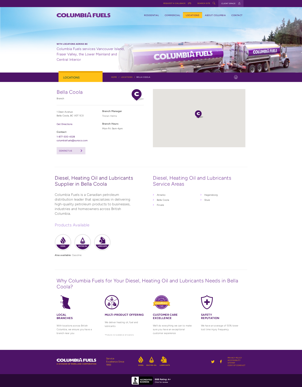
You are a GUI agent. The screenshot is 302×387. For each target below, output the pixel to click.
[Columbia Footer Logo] (80, 359)
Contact (237, 15)
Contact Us (65, 151)
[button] (199, 114)
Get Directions (64, 124)
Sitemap (231, 363)
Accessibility (234, 360)
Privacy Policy (235, 358)
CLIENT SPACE (228, 4)
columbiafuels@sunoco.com (72, 140)
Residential (151, 15)
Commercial (172, 15)
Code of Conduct (236, 365)
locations (127, 77)
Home (114, 77)
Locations (192, 15)
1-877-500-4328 (66, 136)
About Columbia (215, 15)
